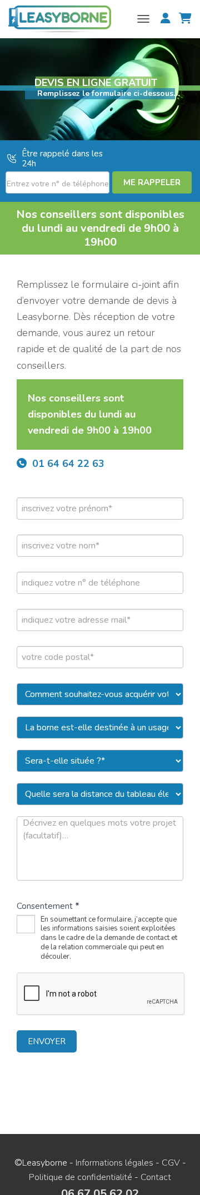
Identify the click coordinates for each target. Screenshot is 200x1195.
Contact (156, 1177)
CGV (171, 1163)
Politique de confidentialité (80, 1177)
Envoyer (47, 1041)
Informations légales (114, 1163)
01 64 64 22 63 (68, 463)
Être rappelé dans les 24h (62, 159)
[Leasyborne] (63, 19)
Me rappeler (152, 182)
